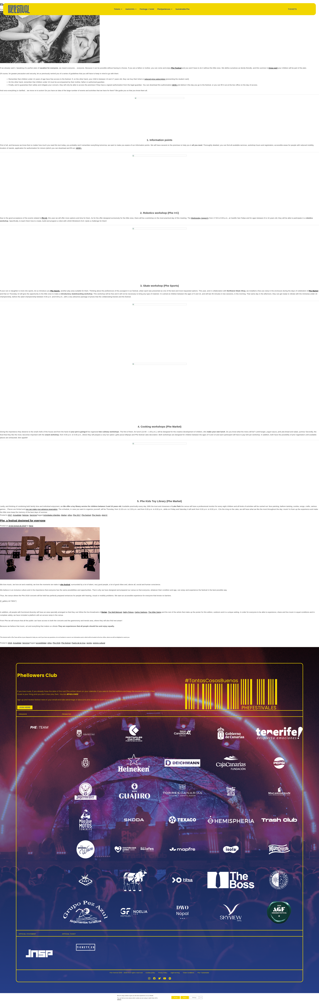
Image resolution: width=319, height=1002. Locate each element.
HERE (174, 85)
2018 (10, 643)
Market (64, 515)
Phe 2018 (56, 643)
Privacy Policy (162, 973)
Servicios (33, 515)
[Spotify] (169, 978)
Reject (184, 997)
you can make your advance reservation (41, 509)
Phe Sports (55, 291)
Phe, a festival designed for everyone (22, 520)
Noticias (25, 515)
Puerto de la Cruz (78, 643)
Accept (175, 997)
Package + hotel (147, 9)
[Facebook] (154, 978)
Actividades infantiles (51, 515)
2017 (10, 515)
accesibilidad (41, 643)
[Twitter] (159, 978)
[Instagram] (149, 978)
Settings (194, 997)
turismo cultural (99, 643)
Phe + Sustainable (203, 973)
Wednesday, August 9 (199, 218)
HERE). (79, 148)
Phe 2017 (77, 515)
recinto (89, 643)
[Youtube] (164, 978)
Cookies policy (150, 973)
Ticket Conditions (188, 973)
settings (119, 999)
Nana (31, 526)
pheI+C (104, 515)
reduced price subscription (154, 79)
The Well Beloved (115, 612)
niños (70, 515)
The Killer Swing (154, 612)
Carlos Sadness (141, 612)
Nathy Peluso (128, 612)
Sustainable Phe (182, 9)
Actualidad (17, 515)
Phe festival (86, 515)
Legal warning (175, 973)
